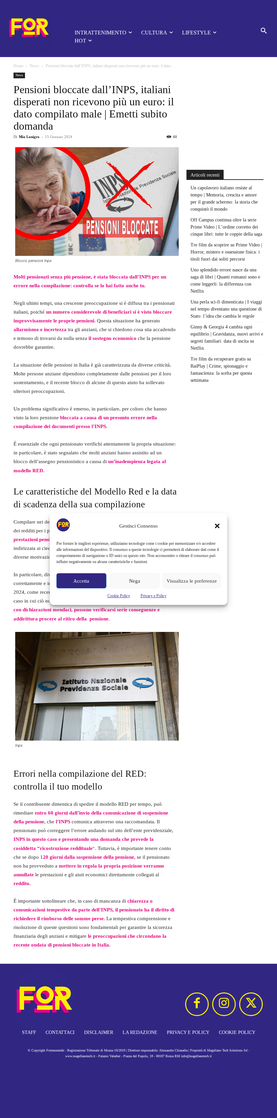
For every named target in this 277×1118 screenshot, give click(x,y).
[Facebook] (197, 1004)
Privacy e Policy (154, 595)
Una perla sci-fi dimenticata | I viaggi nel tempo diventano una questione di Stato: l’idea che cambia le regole (226, 309)
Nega (134, 581)
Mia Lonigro (29, 137)
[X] (251, 1004)
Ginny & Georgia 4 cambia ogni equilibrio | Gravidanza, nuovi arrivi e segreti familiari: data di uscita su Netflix (227, 337)
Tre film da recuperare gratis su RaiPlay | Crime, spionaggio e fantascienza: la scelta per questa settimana (221, 369)
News (34, 65)
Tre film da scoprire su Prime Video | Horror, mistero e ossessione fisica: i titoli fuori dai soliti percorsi (226, 252)
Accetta (81, 581)
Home (18, 65)
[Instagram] (224, 1004)
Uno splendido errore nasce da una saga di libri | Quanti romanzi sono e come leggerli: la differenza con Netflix (225, 280)
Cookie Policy (118, 595)
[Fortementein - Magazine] (30, 28)
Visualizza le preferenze (192, 581)
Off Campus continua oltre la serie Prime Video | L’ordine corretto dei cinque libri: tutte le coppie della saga (226, 227)
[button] (217, 526)
